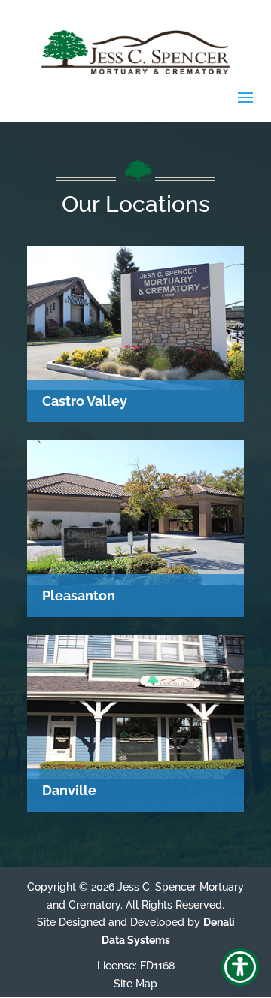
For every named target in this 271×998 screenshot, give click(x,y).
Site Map (135, 984)
